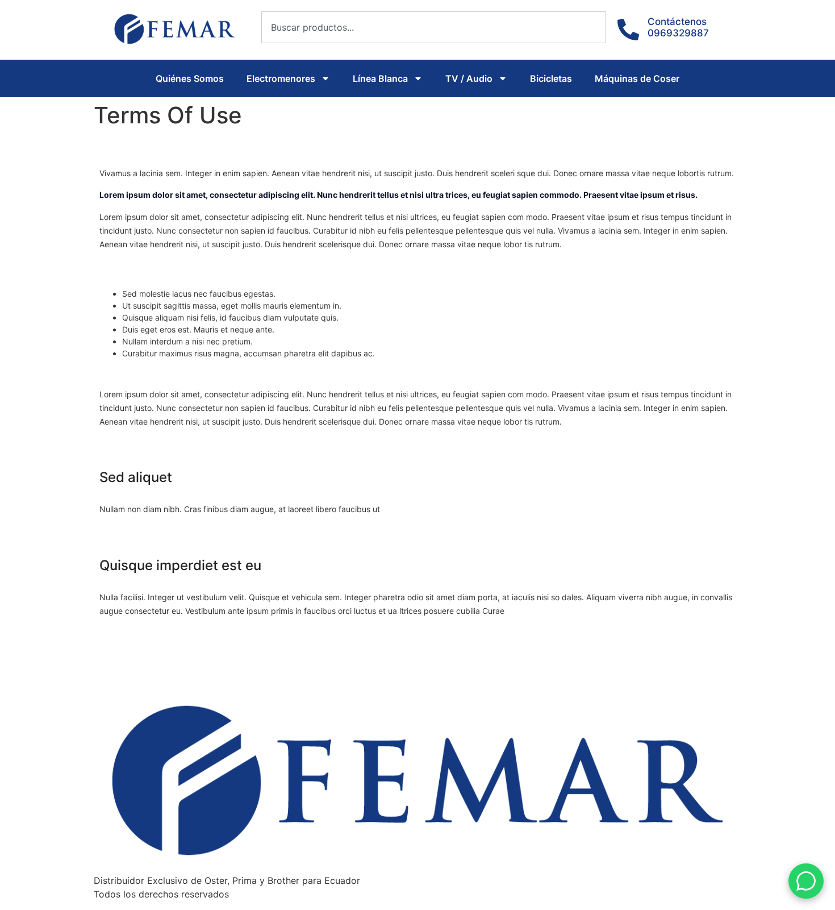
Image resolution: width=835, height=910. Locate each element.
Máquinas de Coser (637, 78)
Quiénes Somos (190, 78)
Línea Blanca (380, 78)
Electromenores (281, 78)
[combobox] (433, 27)
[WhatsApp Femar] (806, 881)
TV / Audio (468, 78)
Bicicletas (551, 78)
